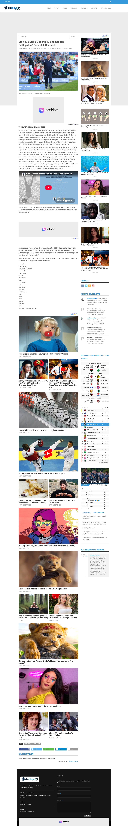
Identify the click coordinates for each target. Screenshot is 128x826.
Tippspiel (94, 8)
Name (58, 786)
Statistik (74, 8)
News (49, 8)
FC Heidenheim (36, 743)
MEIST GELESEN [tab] (86, 512)
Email (59, 793)
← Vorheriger (23, 36)
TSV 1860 (27, 743)
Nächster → (73, 36)
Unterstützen (106, 8)
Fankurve (84, 8)
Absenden (87, 815)
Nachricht (60, 800)
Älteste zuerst (73, 761)
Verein (65, 8)
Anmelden (7, 1)
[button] (24, 749)
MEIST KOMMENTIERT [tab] (99, 512)
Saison (56, 8)
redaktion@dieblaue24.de (27, 811)
